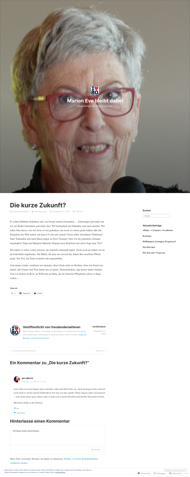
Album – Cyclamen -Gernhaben (158, 230)
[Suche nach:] (156, 215)
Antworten (20, 412)
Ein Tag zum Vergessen (154, 252)
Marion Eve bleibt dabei (95, 101)
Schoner (100, 351)
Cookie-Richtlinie (60, 472)
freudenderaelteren (21, 211)
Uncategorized (40, 211)
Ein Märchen (149, 247)
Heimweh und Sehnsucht (22, 351)
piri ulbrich (27, 378)
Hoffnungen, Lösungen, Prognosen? (159, 241)
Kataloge (147, 235)
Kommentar (96, 449)
